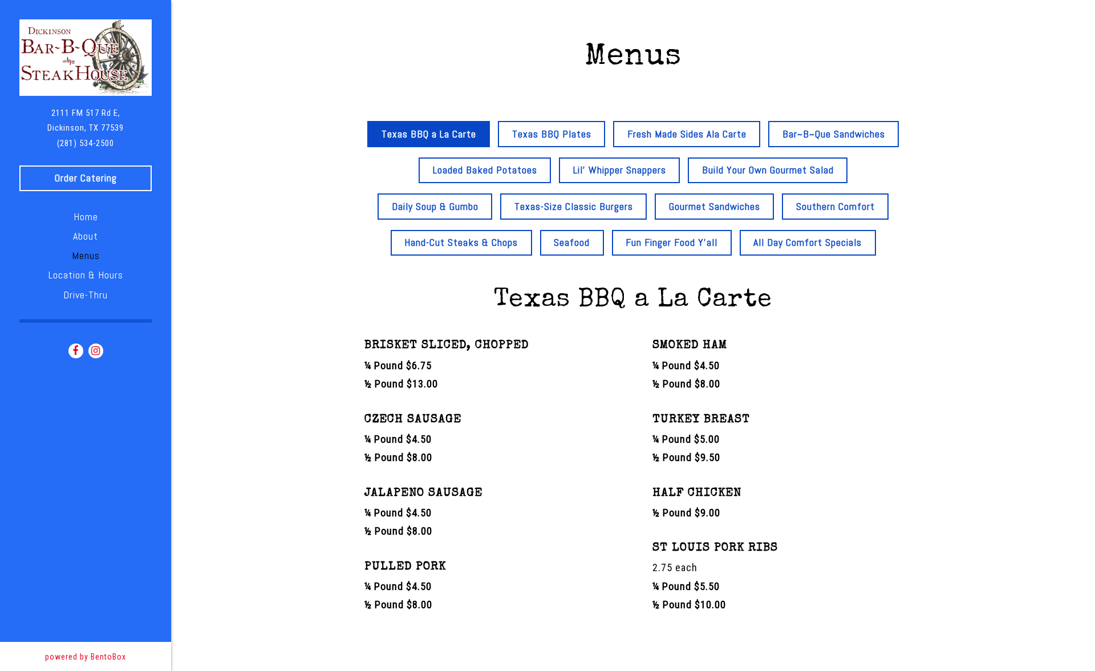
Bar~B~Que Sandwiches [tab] (833, 133)
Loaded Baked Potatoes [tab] (485, 169)
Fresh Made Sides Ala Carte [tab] (687, 133)
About (85, 235)
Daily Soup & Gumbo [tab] (435, 206)
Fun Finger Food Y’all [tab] (671, 242)
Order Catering (86, 177)
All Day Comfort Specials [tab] (807, 242)
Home (86, 216)
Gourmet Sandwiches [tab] (714, 206)
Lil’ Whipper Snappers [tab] (619, 169)
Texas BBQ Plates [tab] (551, 133)
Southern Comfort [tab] (835, 206)
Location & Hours (85, 274)
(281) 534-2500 (85, 143)
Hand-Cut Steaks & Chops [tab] (461, 242)
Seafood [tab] (572, 242)
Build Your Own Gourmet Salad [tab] (768, 169)
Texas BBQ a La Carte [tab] (429, 133)
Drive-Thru (85, 294)
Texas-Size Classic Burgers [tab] (573, 206)
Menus (86, 255)
